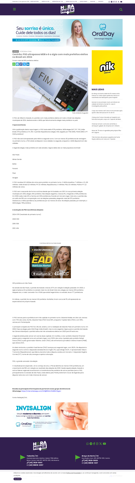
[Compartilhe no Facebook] (20, 64)
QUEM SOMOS (83, 1)
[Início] (67, 14)
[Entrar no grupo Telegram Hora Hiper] (111, 2)
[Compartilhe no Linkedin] (27, 64)
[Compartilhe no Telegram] (17, 64)
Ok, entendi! (17, 479)
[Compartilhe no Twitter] (24, 64)
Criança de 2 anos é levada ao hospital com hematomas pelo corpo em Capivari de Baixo (106, 118)
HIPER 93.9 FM (45, 1)
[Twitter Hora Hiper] (118, 2)
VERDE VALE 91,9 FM (71, 1)
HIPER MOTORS (34, 1)
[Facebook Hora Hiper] (113, 2)
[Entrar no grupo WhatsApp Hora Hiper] (109, 2)
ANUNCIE (92, 1)
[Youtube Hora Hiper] (121, 2)
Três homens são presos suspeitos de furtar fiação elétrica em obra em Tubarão (106, 138)
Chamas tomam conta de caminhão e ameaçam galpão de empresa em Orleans (105, 125)
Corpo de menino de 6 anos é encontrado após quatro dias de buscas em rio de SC (107, 112)
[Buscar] (121, 9)
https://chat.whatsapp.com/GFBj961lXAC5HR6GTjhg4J (41, 391)
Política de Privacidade (73, 473)
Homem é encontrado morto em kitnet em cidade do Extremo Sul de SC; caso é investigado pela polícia (106, 104)
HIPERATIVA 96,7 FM (57, 1)
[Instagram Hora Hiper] (116, 2)
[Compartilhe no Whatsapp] (13, 64)
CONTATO (100, 1)
